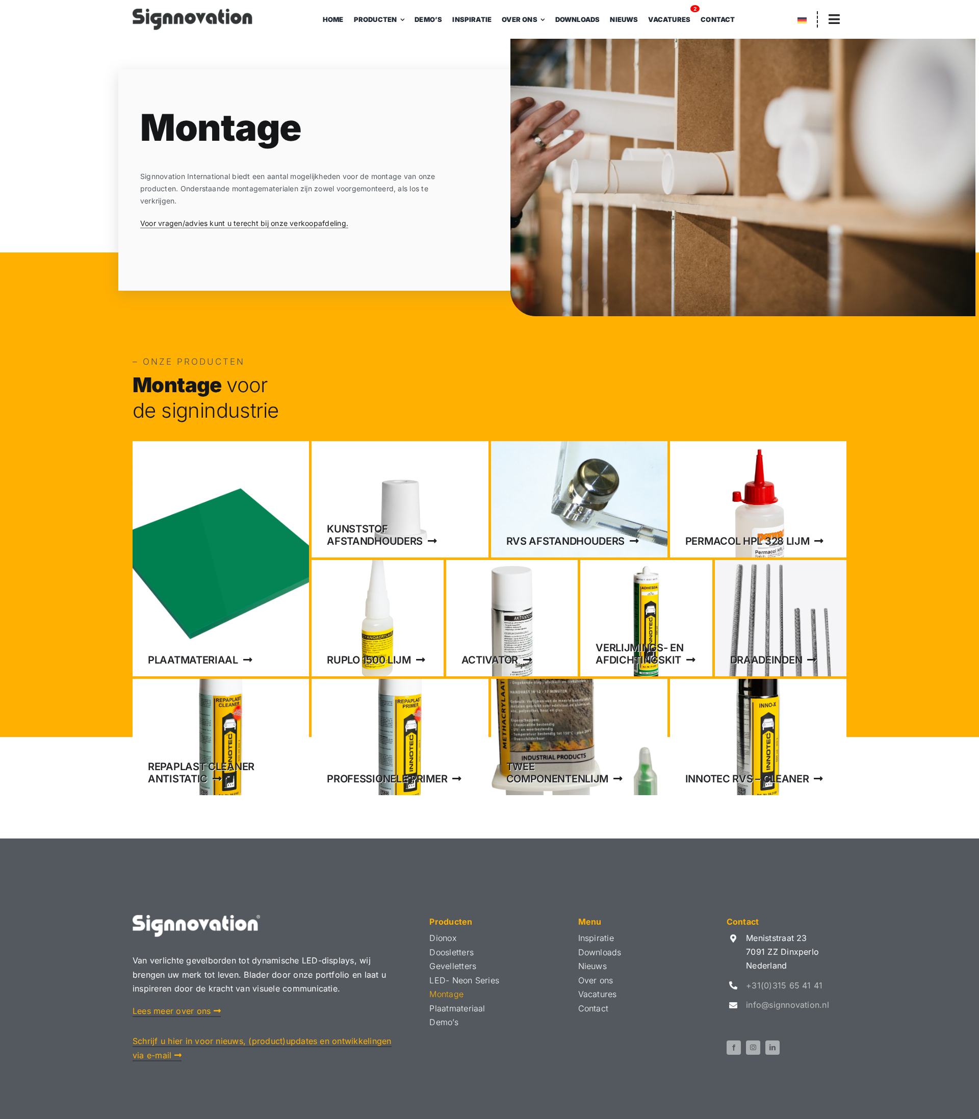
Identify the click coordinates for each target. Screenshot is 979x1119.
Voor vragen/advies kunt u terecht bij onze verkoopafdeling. (244, 223)
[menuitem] (802, 21)
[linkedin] (772, 1047)
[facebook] (734, 1047)
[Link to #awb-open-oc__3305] (834, 19)
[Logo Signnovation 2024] (192, 13)
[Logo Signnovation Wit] (196, 919)
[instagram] (753, 1047)
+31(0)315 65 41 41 (784, 985)
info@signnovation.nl (787, 1005)
